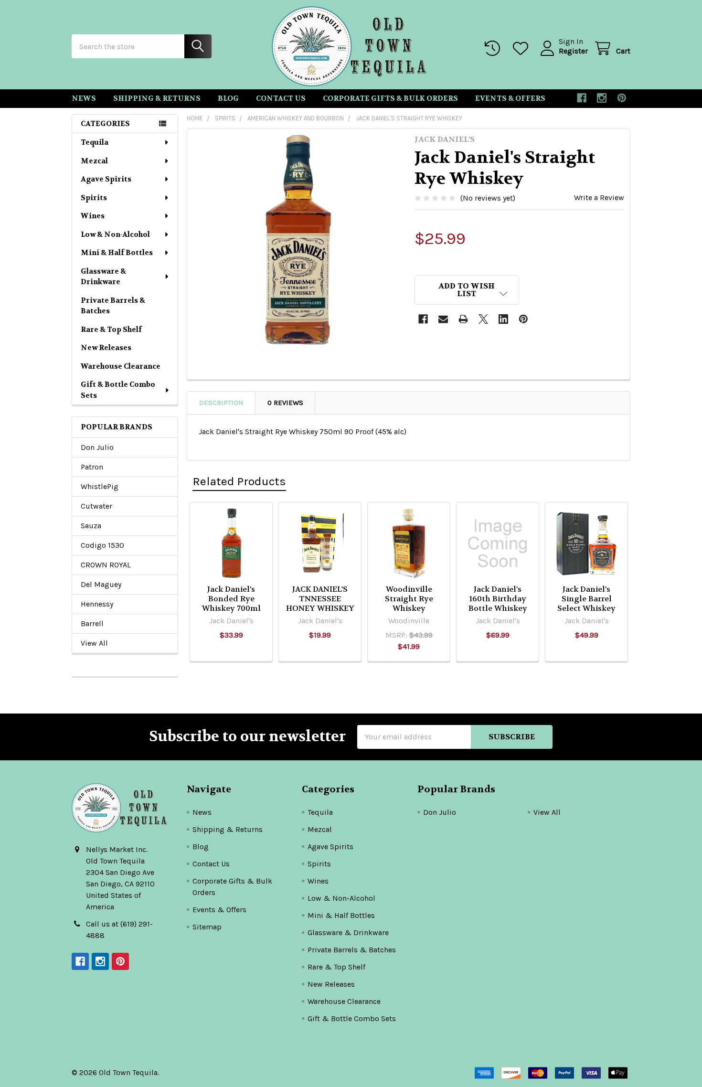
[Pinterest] (621, 98)
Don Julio (97, 447)
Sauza (91, 525)
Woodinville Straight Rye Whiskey (409, 598)
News (84, 98)
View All (94, 643)
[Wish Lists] (522, 48)
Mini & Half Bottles (117, 252)
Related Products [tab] (239, 481)
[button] (467, 290)
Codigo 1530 (102, 545)
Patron (92, 466)
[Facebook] (581, 98)
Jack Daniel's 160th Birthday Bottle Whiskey (497, 598)
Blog (228, 98)
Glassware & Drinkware (103, 276)
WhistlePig (99, 486)
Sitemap (207, 926)
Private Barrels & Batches (113, 306)
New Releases (106, 347)
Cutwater (96, 506)
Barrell (92, 623)
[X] (483, 319)
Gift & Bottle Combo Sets (118, 390)
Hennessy (97, 603)
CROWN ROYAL (106, 564)
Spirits (94, 197)
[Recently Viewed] (494, 48)
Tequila (94, 142)
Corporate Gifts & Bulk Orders (390, 98)
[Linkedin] (503, 319)
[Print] (463, 319)
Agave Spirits (106, 179)
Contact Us (281, 98)
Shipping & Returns (157, 98)
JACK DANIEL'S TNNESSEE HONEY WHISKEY (320, 598)
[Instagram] (601, 98)
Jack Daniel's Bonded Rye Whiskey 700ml (231, 598)
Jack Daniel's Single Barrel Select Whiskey (586, 598)
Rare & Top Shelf (111, 329)
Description (221, 402)
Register (573, 50)
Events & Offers (510, 98)
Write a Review (599, 197)
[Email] (443, 319)
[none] (298, 240)
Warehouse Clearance (120, 366)
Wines (93, 216)
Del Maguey (101, 584)
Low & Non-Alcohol (115, 234)
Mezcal (94, 161)
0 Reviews (285, 402)
